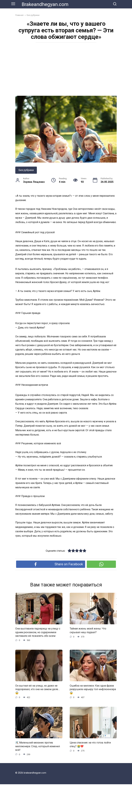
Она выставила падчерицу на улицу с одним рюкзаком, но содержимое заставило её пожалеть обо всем (37, 632)
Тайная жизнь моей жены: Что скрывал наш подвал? (88, 630)
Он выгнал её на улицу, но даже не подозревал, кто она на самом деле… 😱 (37, 689)
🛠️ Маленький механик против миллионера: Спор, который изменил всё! (37, 746)
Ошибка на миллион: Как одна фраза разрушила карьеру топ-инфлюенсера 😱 (93, 689)
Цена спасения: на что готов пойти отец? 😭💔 (90, 744)
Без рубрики (26, 170)
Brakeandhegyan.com (45, 4)
